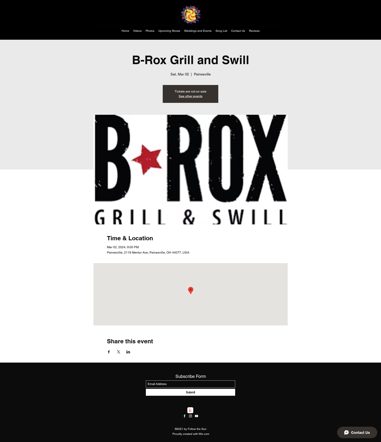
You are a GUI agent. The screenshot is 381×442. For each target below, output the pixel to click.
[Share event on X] (118, 351)
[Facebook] (185, 416)
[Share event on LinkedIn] (128, 351)
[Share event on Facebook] (109, 351)
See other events (190, 96)
